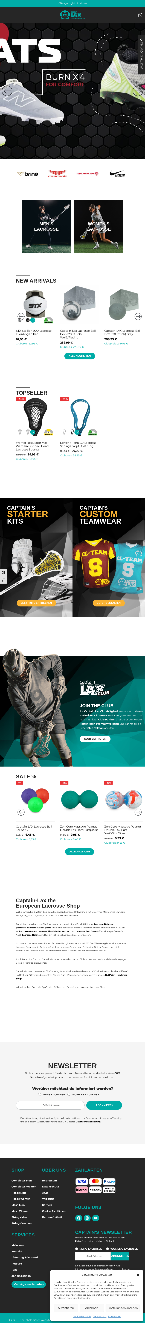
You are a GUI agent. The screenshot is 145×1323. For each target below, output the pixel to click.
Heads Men (18, 1192)
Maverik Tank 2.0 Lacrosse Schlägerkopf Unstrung (78, 444)
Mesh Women (20, 1211)
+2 (32, 432)
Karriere (47, 1205)
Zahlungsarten (21, 1275)
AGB (45, 1192)
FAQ (14, 1269)
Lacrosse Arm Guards (87, 931)
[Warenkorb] (140, 15)
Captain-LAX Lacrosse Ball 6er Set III (34, 828)
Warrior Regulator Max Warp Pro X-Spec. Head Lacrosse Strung (32, 446)
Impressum (114, 1316)
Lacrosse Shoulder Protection (54, 931)
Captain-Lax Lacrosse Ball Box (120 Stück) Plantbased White (79, 334)
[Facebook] (78, 1218)
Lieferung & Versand (24, 1257)
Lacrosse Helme (31, 935)
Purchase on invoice (72, 3)
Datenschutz (99, 1316)
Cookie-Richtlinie (82, 1316)
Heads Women (21, 1198)
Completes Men (21, 1180)
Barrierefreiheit (52, 1217)
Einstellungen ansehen (123, 1308)
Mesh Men (18, 1205)
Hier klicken (46, 237)
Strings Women (21, 1223)
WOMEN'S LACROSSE (85, 1094)
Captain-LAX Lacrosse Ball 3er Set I (122, 828)
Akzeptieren (66, 1308)
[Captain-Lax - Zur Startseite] (72, 15)
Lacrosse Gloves (28, 931)
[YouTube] (95, 1218)
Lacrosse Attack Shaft (39, 927)
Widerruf (48, 1198)
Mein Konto (18, 1245)
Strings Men (19, 1217)
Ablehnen (91, 1308)
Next (138, 316)
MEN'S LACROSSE (53, 1094)
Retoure (16, 1263)
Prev (21, 316)
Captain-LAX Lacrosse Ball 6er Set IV (78, 828)
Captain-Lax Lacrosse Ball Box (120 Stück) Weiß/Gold (34, 332)
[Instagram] (87, 1218)
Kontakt (16, 1251)
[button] (138, 1275)
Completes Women (23, 1186)
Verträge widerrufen (29, 1284)
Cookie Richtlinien (54, 1211)
